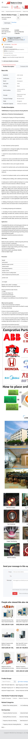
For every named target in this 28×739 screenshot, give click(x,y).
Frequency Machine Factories (10, 713)
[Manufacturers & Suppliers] (14, 2)
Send (15, 593)
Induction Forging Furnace (8, 690)
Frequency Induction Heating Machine (12, 724)
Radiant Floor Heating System (10, 705)
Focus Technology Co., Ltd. (19, 732)
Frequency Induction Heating (10, 720)
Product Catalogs (23, 681)
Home (3, 11)
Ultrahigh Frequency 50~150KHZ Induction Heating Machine (9, 687)
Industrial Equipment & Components (13, 11)
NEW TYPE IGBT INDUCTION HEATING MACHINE (9, 685)
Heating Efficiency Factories (9, 716)
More (3, 727)
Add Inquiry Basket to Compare (10, 61)
